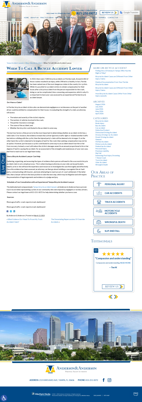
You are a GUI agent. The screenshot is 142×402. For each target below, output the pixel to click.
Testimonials (69, 17)
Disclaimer (97, 395)
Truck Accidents (115, 202)
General (98, 139)
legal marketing (69, 395)
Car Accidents (113, 193)
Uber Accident (101, 162)
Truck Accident (101, 160)
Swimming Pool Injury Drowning (107, 155)
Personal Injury (101, 149)
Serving (58, 17)
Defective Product (102, 130)
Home (26, 17)
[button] (110, 297)
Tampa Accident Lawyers (15, 63)
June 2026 (99, 109)
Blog (95, 17)
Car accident (100, 128)
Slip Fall (98, 153)
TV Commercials (84, 17)
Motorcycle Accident (103, 144)
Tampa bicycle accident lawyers (45, 187)
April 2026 (99, 113)
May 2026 (99, 111)
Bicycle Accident (36, 63)
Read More (125, 263)
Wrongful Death (101, 165)
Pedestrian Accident (103, 146)
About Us (34, 17)
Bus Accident (100, 125)
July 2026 (99, 107)
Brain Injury (99, 123)
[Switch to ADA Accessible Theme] (4, 398)
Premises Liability (102, 151)
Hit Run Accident (101, 142)
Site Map (106, 395)
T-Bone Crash (100, 158)
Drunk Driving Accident (104, 137)
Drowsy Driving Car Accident (106, 135)
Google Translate (131, 12)
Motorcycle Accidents (112, 212)
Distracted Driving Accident (106, 132)
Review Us (107, 12)
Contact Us (113, 17)
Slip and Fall (112, 231)
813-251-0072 (86, 13)
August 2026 (100, 104)
